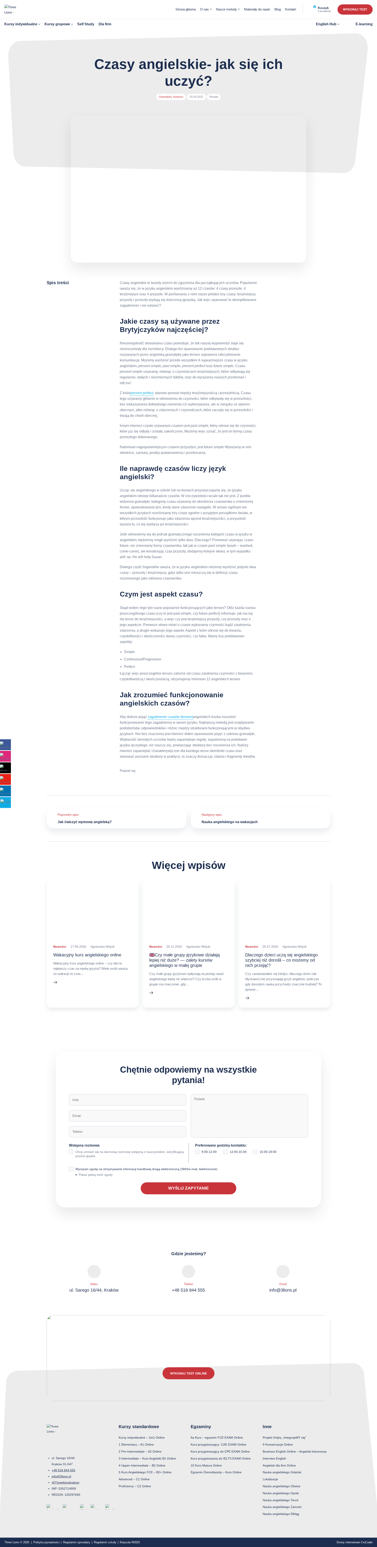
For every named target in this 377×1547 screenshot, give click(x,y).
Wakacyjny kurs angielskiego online (87, 954)
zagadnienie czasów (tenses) (170, 717)
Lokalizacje (270, 1479)
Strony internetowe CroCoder (354, 1542)
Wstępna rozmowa (126, 1151)
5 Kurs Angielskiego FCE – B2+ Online (145, 1472)
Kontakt (290, 9)
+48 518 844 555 (188, 1290)
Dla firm (105, 24)
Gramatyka (165, 96)
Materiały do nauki (257, 9)
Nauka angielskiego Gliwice (281, 1486)
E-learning (364, 24)
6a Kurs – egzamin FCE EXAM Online (217, 1437)
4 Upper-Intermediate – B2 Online (142, 1465)
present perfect (141, 393)
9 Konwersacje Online (278, 1444)
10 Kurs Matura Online (206, 1465)
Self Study (85, 24)
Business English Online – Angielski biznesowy (295, 1451)
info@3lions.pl (282, 1290)
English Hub (326, 24)
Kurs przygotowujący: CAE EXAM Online (218, 1444)
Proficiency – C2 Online (135, 1486)
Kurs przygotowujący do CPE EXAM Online (220, 1451)
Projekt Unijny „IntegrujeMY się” (284, 1437)
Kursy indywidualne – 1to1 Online (142, 1437)
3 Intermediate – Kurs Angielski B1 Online (147, 1458)
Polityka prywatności (46, 1542)
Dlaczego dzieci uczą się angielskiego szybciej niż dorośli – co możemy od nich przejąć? (281, 960)
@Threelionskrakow (65, 1482)
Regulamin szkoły (105, 1542)
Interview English (274, 1458)
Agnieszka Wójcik (103, 946)
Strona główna (185, 9)
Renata (213, 96)
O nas (204, 9)
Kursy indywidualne (20, 24)
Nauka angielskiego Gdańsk (282, 1472)
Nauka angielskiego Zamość (282, 1507)
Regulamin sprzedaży (76, 1542)
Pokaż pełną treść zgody (96, 1174)
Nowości (178, 96)
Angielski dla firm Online (279, 1465)
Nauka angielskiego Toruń (280, 1500)
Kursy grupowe (57, 24)
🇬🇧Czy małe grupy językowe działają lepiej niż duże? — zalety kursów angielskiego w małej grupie (184, 960)
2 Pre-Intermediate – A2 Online (140, 1451)
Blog (277, 9)
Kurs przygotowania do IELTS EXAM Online (221, 1458)
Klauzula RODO (130, 1542)
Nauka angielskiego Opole (281, 1493)
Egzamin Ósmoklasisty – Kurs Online (216, 1472)
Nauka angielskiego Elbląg (281, 1514)
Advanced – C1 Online (134, 1479)
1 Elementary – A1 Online (136, 1444)
